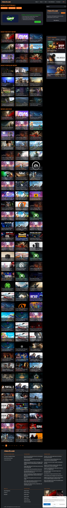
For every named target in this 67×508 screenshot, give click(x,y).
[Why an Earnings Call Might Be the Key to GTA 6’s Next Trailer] (7, 165)
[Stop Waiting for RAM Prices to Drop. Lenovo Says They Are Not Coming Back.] (7, 236)
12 (14, 445)
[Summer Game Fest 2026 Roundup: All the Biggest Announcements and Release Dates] (7, 276)
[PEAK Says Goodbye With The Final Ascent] (21, 115)
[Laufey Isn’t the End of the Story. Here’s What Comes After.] (21, 165)
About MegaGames (7, 490)
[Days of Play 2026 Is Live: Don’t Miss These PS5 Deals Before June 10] (36, 296)
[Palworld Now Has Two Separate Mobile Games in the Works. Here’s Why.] (36, 145)
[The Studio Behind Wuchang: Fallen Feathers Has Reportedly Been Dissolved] (21, 397)
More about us (56, 20)
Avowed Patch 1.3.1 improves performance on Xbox (52, 473)
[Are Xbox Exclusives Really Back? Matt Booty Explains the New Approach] (21, 276)
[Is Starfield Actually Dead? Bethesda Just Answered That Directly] (36, 175)
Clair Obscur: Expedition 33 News (9, 456)
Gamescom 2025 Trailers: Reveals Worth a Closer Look (33, 469)
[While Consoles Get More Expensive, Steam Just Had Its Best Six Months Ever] (21, 185)
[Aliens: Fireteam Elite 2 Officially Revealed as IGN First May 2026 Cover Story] (36, 346)
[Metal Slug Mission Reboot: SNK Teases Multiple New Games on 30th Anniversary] (36, 377)
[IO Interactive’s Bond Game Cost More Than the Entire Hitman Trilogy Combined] (36, 286)
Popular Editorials (27, 499)
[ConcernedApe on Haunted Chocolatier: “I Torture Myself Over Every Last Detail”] (21, 236)
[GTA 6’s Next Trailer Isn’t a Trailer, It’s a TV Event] (7, 58)
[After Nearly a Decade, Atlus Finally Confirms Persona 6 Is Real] (7, 286)
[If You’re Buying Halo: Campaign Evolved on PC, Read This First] (36, 155)
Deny (54, 504)
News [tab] (53, 39)
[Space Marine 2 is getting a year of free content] (36, 101)
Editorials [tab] (57, 39)
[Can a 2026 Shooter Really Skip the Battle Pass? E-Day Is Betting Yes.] (36, 58)
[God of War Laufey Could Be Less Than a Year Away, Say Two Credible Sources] (21, 256)
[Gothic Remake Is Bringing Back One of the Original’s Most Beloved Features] (21, 58)
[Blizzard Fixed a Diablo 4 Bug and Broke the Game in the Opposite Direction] (36, 326)
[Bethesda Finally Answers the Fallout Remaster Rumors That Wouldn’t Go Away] (21, 175)
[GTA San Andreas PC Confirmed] (7, 81)
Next (23, 445)
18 (20, 445)
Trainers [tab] (49, 39)
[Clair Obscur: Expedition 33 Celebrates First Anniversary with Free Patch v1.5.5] (7, 377)
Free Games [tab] (63, 39)
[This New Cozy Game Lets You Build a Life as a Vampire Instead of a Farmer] (7, 195)
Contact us (5, 492)
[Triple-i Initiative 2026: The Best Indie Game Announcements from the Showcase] (7, 397)
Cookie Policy (54, 506)
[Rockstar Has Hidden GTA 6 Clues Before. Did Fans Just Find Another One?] (21, 125)
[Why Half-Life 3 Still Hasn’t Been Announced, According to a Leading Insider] (21, 205)
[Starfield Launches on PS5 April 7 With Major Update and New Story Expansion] (7, 437)
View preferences (62, 504)
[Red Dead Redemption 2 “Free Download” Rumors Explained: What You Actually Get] (36, 427)
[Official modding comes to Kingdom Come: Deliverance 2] (36, 91)
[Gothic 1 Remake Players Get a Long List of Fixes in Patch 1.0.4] (7, 155)
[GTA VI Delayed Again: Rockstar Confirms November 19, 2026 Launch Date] (7, 427)
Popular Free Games (27, 501)
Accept (47, 504)
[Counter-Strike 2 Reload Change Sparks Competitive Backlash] (36, 437)
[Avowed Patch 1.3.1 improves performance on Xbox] (21, 91)
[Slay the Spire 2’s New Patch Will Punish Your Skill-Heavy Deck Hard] (36, 306)
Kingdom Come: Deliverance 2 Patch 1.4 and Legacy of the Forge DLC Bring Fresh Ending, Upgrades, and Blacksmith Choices (33, 463)
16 (16, 445)
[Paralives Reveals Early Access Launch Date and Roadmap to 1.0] (7, 336)
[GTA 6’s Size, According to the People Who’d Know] (7, 185)
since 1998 (63, 12)
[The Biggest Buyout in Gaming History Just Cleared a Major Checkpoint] (36, 165)
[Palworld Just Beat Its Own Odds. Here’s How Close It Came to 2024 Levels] (21, 195)
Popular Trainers (26, 492)
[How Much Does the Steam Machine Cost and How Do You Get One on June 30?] (7, 256)
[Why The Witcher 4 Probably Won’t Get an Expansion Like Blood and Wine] (21, 286)
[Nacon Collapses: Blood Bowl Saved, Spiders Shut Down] (7, 205)
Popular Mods (26, 494)
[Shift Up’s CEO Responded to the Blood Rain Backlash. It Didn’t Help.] (7, 145)
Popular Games (26, 490)
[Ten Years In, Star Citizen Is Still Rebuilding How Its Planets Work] (36, 115)
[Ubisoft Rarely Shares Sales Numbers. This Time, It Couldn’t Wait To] (36, 185)
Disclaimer (5, 494)
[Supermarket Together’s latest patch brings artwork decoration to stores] (7, 91)
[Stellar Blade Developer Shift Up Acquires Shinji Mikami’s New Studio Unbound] (21, 417)
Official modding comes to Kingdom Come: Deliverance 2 (53, 475)
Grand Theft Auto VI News (8, 458)
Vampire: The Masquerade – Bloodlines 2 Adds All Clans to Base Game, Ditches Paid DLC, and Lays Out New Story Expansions (33, 474)
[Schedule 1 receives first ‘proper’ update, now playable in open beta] (36, 71)
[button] (65, 497)
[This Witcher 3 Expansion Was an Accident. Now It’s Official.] (21, 155)
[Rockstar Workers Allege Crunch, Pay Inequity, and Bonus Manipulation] (36, 195)
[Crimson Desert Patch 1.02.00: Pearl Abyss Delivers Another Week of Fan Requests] (7, 417)
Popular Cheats (26, 496)
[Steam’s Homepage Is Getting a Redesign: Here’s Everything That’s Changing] (21, 407)
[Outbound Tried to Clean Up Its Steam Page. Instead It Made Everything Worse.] (7, 316)
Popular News (26, 498)
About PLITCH (37, 21)
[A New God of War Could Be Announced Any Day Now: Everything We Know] (36, 397)
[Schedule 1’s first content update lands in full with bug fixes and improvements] (7, 71)
